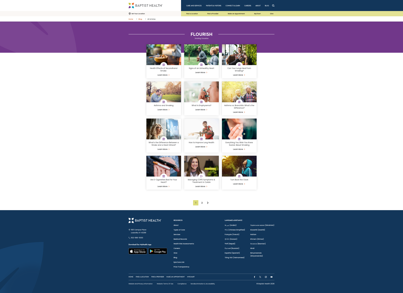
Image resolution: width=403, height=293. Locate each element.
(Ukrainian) (262, 225)
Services (177, 234)
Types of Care (179, 230)
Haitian (253, 234)
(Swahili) (257, 230)
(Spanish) (232, 253)
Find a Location (192, 14)
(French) (232, 234)
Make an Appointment (236, 14)
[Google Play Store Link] (158, 251)
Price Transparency (181, 267)
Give (271, 14)
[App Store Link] (138, 251)
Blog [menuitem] (267, 6)
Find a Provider (213, 14)
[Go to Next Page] (207, 202)
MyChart (257, 14)
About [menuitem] (258, 6)
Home (131, 277)
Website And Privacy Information (141, 284)
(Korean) (231, 239)
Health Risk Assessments (184, 244)
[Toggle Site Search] (273, 5)
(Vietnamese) (235, 257)
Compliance (181, 284)
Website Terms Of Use (165, 284)
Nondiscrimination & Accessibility (203, 284)
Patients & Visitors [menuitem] (213, 6)
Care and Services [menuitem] (194, 6)
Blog (175, 257)
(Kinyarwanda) (256, 254)
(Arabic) (231, 225)
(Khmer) (257, 239)
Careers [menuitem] (247, 6)
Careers (177, 248)
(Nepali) (230, 244)
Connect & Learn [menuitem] (233, 6)
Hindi (252, 248)
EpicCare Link (179, 262)
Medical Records (180, 239)
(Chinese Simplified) (235, 230)
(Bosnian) (258, 244)
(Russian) (232, 248)
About (176, 225)
